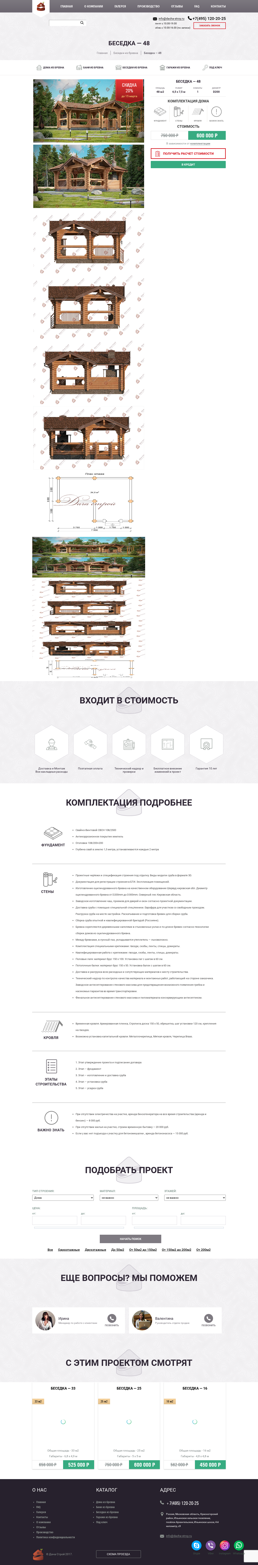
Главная (66, 6)
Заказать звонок (209, 25)
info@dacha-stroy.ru (171, 18)
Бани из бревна (105, 1507)
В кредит (188, 164)
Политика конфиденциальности (55, 1537)
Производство (148, 6)
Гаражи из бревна (107, 1517)
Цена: (36, 1208)
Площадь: (140, 1208)
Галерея (120, 6)
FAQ (38, 1507)
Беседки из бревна (125, 53)
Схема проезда (118, 1554)
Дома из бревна (105, 1502)
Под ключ (101, 1522)
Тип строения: (43, 1191)
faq (196, 6)
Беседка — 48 (152, 53)
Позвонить (112, 1325)
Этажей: (170, 1191)
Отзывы (177, 6)
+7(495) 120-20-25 (209, 18)
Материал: (108, 1191)
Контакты (218, 6)
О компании (93, 6)
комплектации (200, 143)
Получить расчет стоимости (188, 153)
